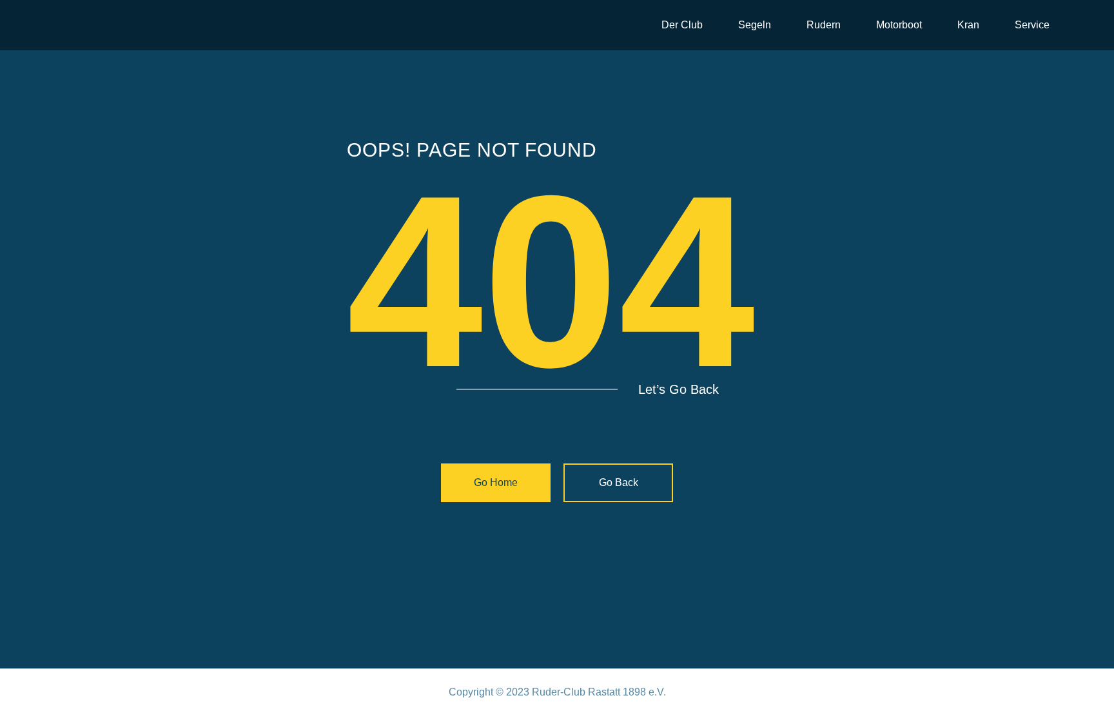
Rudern (823, 24)
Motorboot (899, 24)
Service (1032, 24)
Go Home (496, 482)
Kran (968, 24)
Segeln (754, 24)
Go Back (618, 482)
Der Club (682, 24)
